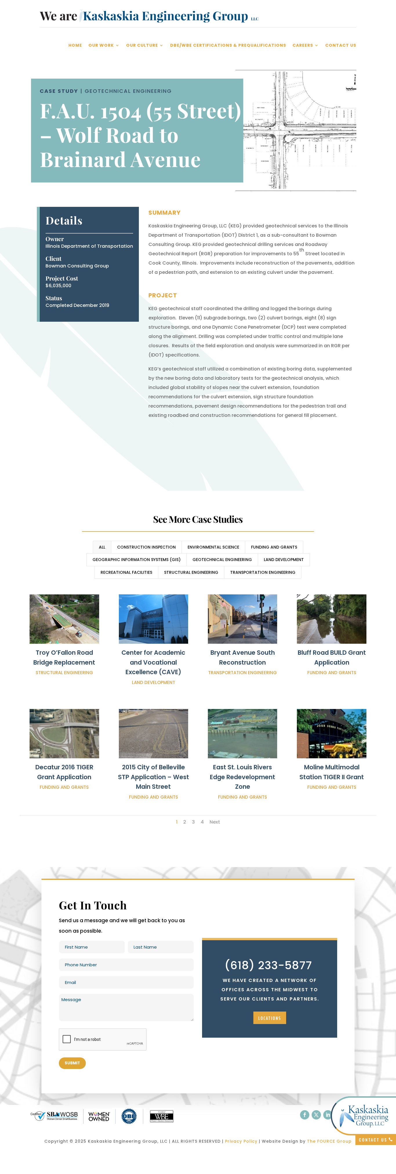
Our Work (101, 45)
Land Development (284, 559)
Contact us (373, 1140)
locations (269, 1018)
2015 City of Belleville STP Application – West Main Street (153, 777)
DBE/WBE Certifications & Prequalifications (228, 45)
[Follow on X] (316, 1114)
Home (75, 45)
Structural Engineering (191, 572)
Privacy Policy (241, 1141)
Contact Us (340, 45)
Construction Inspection (146, 547)
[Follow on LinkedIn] (328, 1114)
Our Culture (142, 45)
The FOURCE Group (329, 1141)
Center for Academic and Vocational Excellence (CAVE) (153, 662)
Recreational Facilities (126, 572)
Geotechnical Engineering (222, 559)
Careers (303, 45)
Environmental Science (213, 547)
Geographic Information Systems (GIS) (136, 559)
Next (215, 822)
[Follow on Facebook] (304, 1114)
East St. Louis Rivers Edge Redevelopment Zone (242, 777)
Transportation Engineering (262, 572)
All (102, 547)
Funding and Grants (274, 547)
